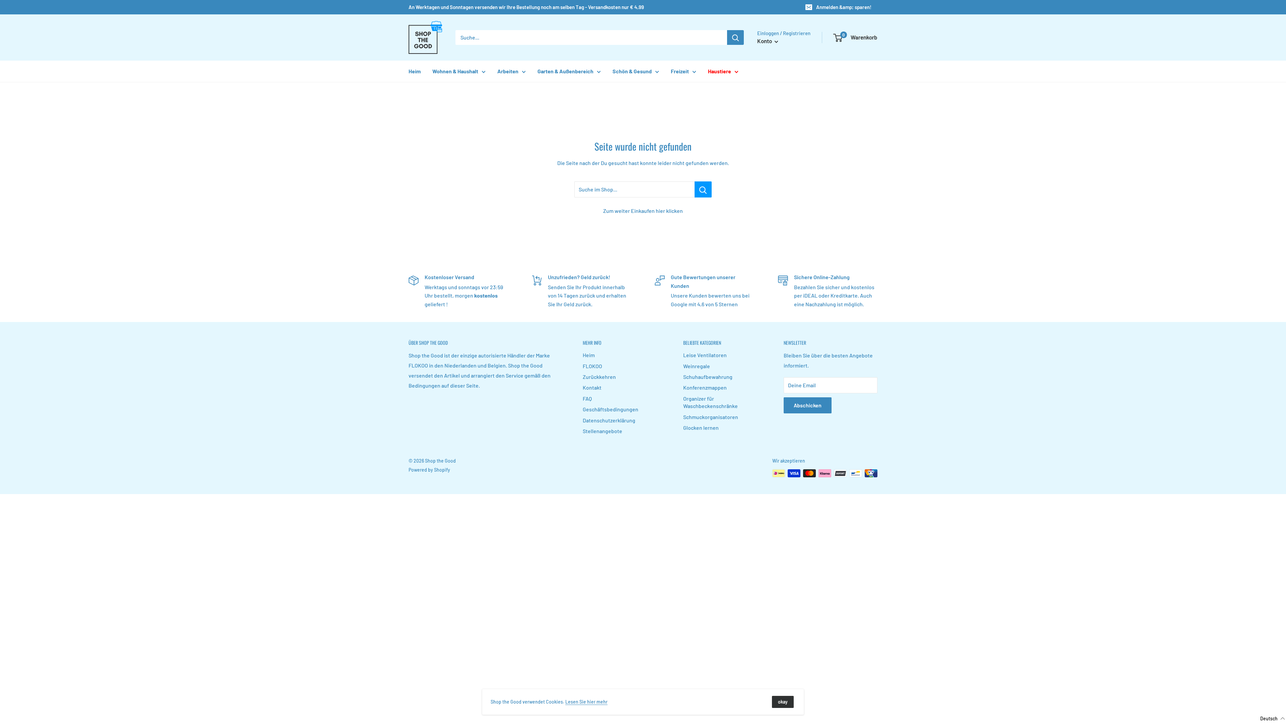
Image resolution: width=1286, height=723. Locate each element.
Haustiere (719, 71)
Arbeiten (507, 71)
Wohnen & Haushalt (455, 71)
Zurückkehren (599, 377)
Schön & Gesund (632, 71)
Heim (415, 71)
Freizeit (680, 71)
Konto (765, 40)
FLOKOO (592, 366)
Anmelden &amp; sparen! (843, 7)
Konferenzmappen (705, 387)
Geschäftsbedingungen (610, 409)
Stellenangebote (602, 431)
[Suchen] (735, 37)
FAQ (587, 398)
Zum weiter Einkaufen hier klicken (643, 211)
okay (783, 702)
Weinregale (696, 366)
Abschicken (807, 405)
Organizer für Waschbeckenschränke (710, 402)
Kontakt (592, 387)
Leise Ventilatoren (705, 355)
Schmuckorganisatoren (710, 417)
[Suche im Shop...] (703, 189)
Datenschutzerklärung (609, 420)
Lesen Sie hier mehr (586, 702)
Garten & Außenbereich (565, 71)
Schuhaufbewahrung (707, 377)
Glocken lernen (701, 427)
